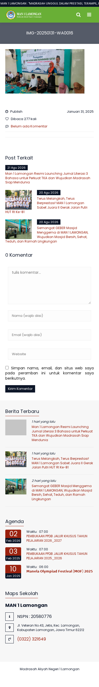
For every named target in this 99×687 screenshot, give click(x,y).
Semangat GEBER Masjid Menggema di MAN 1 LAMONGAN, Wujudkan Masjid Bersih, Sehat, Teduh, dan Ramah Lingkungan (46, 234)
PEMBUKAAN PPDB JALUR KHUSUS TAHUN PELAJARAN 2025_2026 (56, 555)
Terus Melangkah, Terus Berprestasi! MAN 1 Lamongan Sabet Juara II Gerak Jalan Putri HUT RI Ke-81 (46, 205)
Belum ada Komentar (29, 126)
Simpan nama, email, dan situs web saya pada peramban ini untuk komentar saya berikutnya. (49, 373)
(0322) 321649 (31, 639)
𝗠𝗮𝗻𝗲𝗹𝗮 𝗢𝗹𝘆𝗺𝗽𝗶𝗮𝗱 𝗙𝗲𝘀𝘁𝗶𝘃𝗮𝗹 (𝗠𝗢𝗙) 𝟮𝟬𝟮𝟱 (59, 571)
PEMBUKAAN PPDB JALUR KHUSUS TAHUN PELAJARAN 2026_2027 (56, 538)
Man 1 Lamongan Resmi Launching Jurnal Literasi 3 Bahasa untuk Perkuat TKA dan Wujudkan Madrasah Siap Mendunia (47, 178)
